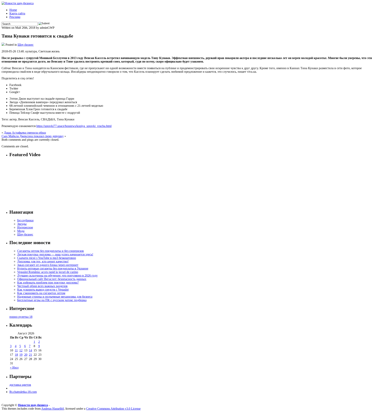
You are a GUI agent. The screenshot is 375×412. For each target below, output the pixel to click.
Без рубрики (25, 220)
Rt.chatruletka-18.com (23, 391)
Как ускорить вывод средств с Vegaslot (43, 289)
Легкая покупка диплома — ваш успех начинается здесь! (55, 254)
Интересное (25, 227)
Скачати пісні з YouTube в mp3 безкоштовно (46, 258)
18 (16, 354)
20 (25, 354)
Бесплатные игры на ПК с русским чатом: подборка (52, 300)
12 (20, 350)
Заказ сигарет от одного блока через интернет (47, 265)
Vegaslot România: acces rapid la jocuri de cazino (47, 272)
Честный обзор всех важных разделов (42, 286)
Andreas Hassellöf (52, 408)
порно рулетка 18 (20, 316)
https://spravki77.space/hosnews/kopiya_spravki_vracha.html (74, 126)
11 (16, 350)
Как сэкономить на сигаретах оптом (41, 293)
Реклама (14, 17)
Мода (20, 231)
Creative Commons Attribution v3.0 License (113, 408)
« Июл (14, 367)
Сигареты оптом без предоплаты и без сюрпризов (50, 251)
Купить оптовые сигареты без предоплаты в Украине (52, 268)
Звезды (22, 224)
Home (13, 10)
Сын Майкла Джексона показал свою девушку (33, 136)
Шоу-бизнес (26, 44)
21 (30, 354)
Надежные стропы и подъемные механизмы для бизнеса (54, 296)
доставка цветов (20, 384)
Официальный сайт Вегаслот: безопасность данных (51, 279)
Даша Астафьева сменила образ (25, 132)
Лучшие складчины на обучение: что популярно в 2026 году (57, 275)
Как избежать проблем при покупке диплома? (48, 282)
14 (30, 350)
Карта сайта (17, 13)
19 (20, 354)
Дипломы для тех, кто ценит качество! (43, 261)
